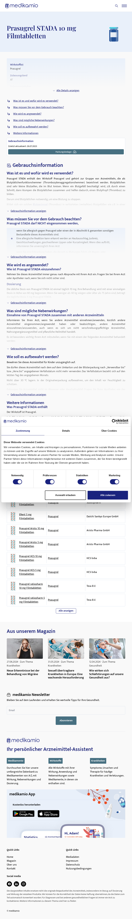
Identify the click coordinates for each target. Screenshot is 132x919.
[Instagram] (23, 884)
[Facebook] (9, 884)
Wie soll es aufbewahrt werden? (30, 127)
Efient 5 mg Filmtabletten (26, 517)
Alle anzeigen (66, 611)
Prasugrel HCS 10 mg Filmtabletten (30, 558)
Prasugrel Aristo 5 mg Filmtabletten (31, 544)
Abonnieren (66, 720)
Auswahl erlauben (65, 495)
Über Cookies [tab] (109, 430)
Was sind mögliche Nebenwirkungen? (34, 120)
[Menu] (124, 5)
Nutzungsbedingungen (79, 869)
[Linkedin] (16, 884)
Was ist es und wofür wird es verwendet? (35, 101)
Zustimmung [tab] (23, 430)
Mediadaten (72, 857)
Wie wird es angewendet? (27, 114)
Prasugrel (53, 502)
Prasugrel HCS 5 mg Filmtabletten (30, 572)
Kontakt (11, 869)
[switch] (49, 481)
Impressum (72, 861)
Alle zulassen (107, 495)
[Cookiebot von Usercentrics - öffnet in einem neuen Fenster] (114, 421)
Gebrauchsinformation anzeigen (28, 211)
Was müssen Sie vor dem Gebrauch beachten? (38, 107)
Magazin (11, 861)
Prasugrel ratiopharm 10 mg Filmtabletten (31, 586)
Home (10, 857)
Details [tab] (66, 430)
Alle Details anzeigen (68, 90)
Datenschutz (73, 865)
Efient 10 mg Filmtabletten (26, 503)
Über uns (12, 865)
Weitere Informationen (25, 133)
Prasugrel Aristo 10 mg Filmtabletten (31, 530)
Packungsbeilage (63, 152)
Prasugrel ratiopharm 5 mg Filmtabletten (32, 600)
